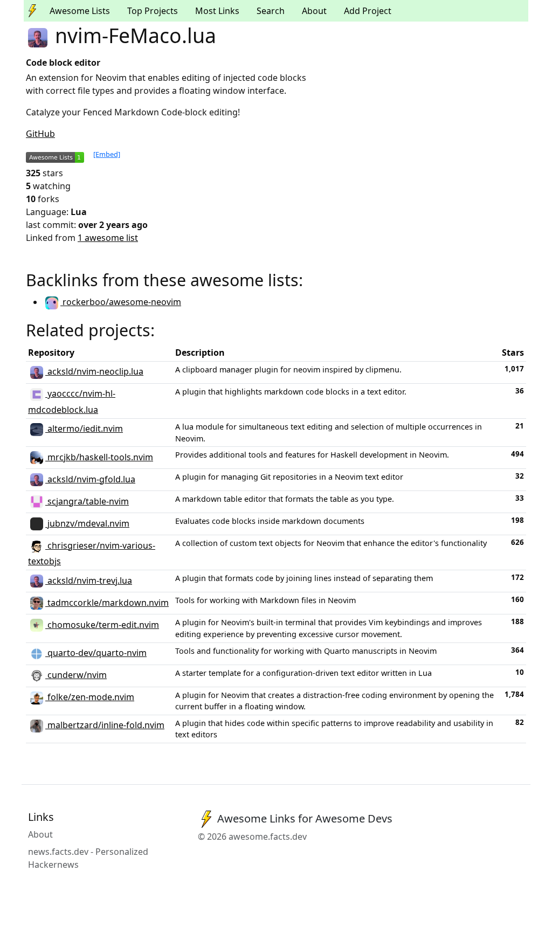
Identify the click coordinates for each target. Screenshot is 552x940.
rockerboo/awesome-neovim (120, 302)
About (314, 11)
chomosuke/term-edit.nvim (102, 625)
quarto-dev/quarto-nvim (96, 653)
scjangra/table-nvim (87, 501)
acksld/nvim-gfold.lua (90, 479)
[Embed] (106, 154)
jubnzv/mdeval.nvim (87, 523)
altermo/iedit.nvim (84, 428)
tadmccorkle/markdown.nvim (107, 603)
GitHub (40, 134)
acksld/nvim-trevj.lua (88, 580)
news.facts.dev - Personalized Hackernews (88, 858)
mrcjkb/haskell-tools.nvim (99, 457)
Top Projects (152, 11)
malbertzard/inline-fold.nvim (104, 725)
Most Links (217, 11)
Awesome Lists (80, 11)
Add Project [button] (367, 11)
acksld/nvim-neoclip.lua (94, 371)
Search (271, 11)
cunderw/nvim (76, 675)
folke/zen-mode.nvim (89, 697)
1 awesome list (108, 238)
